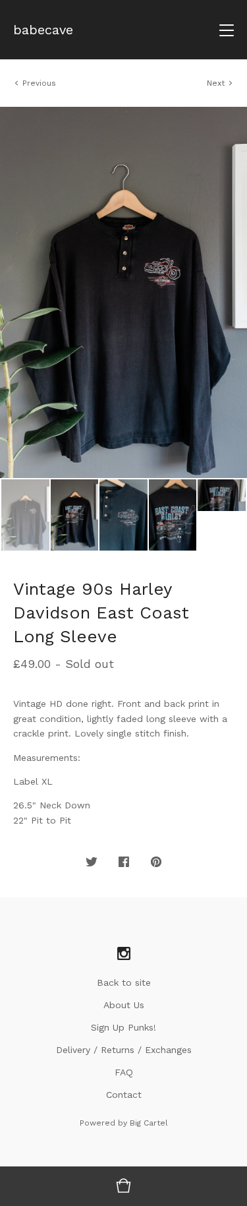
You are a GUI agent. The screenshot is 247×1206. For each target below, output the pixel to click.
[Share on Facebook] (124, 862)
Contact (124, 1094)
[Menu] (226, 29)
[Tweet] (91, 862)
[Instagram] (124, 954)
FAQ (124, 1072)
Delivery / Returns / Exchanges (124, 1049)
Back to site (124, 982)
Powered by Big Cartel (124, 1123)
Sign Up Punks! (123, 1027)
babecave (43, 30)
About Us (123, 1005)
